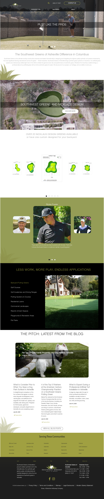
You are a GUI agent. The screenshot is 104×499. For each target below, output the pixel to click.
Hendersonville (30, 443)
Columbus (11, 450)
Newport (46, 453)
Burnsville (63, 446)
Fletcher (81, 443)
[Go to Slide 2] (52, 46)
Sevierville (46, 443)
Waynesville (64, 443)
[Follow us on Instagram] (53, 480)
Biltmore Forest (12, 443)
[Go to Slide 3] (54, 46)
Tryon (27, 453)
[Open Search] (48, 3)
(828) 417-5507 (57, 3)
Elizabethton (64, 453)
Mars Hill (11, 446)
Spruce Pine (29, 450)
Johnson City (29, 446)
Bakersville (81, 450)
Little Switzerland (83, 446)
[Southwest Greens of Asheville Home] (15, 5)
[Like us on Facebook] (49, 480)
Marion (45, 450)
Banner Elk (64, 450)
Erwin (80, 453)
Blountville (11, 453)
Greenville (46, 446)
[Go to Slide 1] (49, 46)
